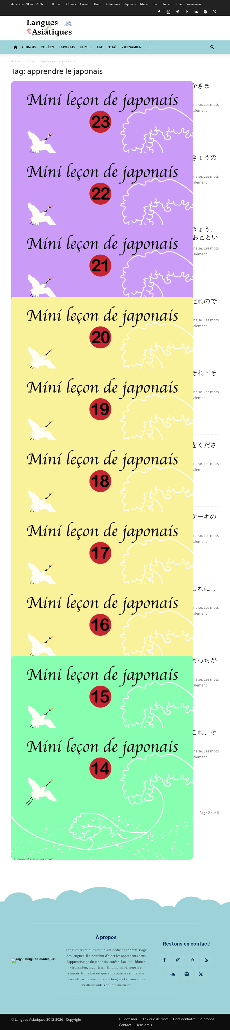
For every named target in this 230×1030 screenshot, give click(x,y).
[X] (214, 12)
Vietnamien (193, 4)
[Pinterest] (177, 12)
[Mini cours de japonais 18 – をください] (102, 506)
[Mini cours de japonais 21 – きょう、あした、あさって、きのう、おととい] (102, 291)
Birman (56, 4)
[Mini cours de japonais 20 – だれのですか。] (102, 363)
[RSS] (187, 12)
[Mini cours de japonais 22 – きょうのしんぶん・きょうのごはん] (102, 219)
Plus (150, 47)
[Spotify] (205, 12)
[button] (212, 47)
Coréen (84, 4)
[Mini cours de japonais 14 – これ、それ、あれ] (102, 794)
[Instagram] (168, 12)
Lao (155, 4)
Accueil (16, 61)
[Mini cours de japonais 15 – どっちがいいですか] (102, 722)
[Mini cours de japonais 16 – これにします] (102, 650)
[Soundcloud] (196, 12)
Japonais (130, 4)
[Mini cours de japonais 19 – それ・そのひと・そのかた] (102, 434)
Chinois (71, 4)
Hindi (97, 4)
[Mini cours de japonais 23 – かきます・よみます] (102, 147)
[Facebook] (159, 12)
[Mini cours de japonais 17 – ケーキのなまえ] (102, 578)
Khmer (144, 4)
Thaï (179, 4)
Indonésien (113, 4)
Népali (167, 4)
